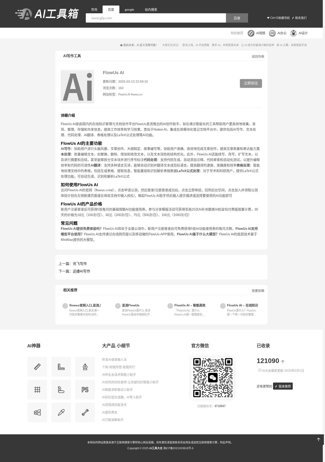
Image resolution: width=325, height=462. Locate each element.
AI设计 (303, 33)
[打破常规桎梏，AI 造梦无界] (37, 414)
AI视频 (260, 33)
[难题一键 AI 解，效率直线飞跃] (61, 368)
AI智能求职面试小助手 (117, 389)
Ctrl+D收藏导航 (280, 17)
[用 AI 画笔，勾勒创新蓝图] (85, 391)
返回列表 (258, 56)
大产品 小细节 (116, 345)
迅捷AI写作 (81, 271)
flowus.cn (136, 94)
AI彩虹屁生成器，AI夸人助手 (122, 397)
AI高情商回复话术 (114, 404)
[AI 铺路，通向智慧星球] (61, 391)
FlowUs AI (124, 94)
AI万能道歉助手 (113, 419)
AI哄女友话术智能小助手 (119, 374)
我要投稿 (258, 290)
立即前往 (251, 83)
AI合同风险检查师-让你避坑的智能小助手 (130, 382)
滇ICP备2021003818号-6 (178, 448)
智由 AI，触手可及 (216, 45)
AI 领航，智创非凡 (240, 45)
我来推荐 (284, 386)
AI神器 (33, 345)
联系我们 (301, 17)
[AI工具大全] (47, 14)
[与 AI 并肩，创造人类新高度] (85, 414)
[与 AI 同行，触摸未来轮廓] (37, 391)
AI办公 (282, 33)
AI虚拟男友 (109, 412)
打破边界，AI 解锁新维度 (292, 45)
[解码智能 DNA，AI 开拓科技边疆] (37, 368)
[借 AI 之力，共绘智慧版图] (61, 414)
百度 (237, 18)
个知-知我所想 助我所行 (118, 367)
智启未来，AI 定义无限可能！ (164, 45)
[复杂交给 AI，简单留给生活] (85, 368)
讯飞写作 (80, 264)
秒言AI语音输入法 (114, 359)
